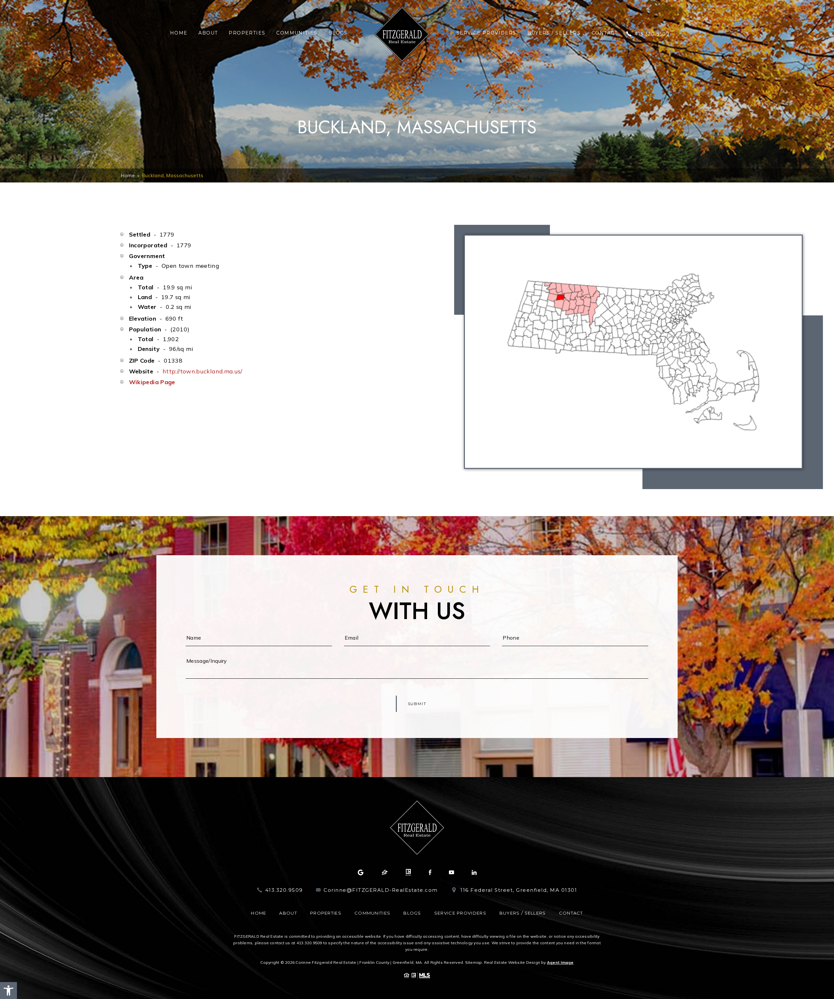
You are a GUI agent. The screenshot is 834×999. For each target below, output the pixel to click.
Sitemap (473, 962)
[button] (8, 990)
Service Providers (486, 33)
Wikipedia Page (152, 382)
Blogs (338, 33)
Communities (296, 33)
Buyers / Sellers (554, 33)
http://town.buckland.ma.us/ (202, 371)
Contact (605, 33)
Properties (247, 33)
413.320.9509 (652, 34)
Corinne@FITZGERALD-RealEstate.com (381, 890)
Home (179, 33)
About (208, 33)
